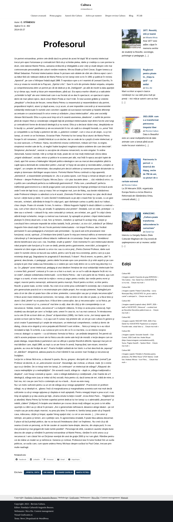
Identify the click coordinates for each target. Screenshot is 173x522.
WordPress (44, 518)
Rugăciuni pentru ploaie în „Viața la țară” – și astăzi (149, 77)
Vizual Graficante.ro (23, 515)
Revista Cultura (152, 131)
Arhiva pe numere (94, 15)
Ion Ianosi (48, 472)
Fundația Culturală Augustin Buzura (37, 507)
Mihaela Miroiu (152, 37)
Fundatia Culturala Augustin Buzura (41, 497)
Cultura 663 (126, 301)
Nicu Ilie (149, 88)
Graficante (74, 497)
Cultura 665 (126, 273)
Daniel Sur (150, 232)
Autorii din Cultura (73, 15)
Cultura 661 (126, 331)
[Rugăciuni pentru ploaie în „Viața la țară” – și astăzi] (131, 87)
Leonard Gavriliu (64, 472)
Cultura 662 (126, 317)
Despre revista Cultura (115, 15)
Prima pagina (55, 15)
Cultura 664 (126, 287)
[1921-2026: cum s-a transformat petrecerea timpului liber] (131, 134)
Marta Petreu (82, 472)
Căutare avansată (38, 15)
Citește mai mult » (138, 283)
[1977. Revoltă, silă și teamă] (131, 47)
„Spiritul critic (32, 472)
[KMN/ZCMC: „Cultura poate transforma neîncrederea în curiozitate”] (131, 231)
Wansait (124, 497)
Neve (22, 518)
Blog (131, 15)
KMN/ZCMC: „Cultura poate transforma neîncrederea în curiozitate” (151, 220)
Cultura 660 (126, 350)
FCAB (139, 15)
